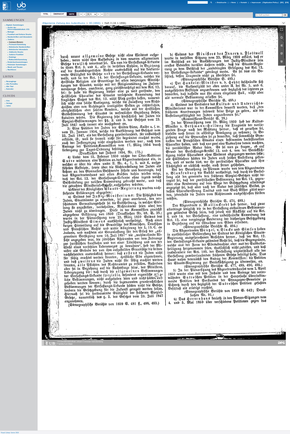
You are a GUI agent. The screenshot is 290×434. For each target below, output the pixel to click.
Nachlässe (12, 70)
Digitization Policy (270, 2)
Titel (45, 14)
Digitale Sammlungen (15, 25)
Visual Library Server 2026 (10, 432)
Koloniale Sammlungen (17, 65)
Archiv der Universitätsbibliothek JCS (18, 28)
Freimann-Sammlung (17, 44)
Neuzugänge (11, 81)
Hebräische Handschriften (19, 47)
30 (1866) (95, 23)
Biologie (11, 32)
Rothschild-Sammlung (18, 59)
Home (233, 2)
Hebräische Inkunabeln (18, 49)
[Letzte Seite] (102, 14)
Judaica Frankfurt (16, 54)
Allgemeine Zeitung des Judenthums (63, 23)
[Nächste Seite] (98, 14)
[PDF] (282, 54)
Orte (8, 101)
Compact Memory (16, 42)
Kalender (10, 89)
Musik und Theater (15, 67)
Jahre (8, 106)
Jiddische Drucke (16, 52)
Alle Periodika (12, 84)
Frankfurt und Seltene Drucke (20, 34)
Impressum (256, 2)
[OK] (211, 2)
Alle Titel (9, 86)
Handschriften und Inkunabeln (20, 37)
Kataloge (12, 57)
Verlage (9, 103)
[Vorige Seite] (84, 14)
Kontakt (244, 2)
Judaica (11, 39)
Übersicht (58, 14)
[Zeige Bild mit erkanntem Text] (107, 14)
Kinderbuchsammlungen (18, 62)
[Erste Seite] (81, 14)
